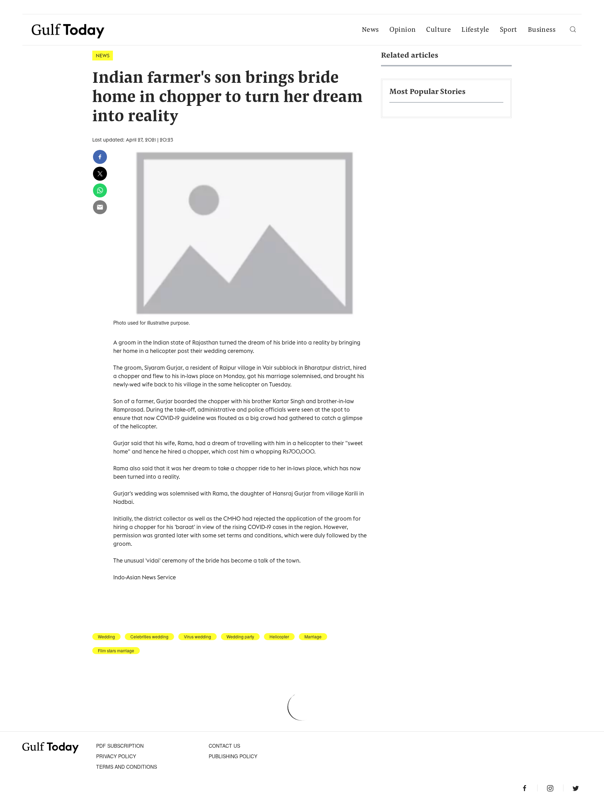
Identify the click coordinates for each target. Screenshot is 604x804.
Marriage (313, 637)
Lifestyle (475, 30)
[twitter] (100, 174)
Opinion (402, 30)
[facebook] (100, 157)
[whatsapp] (100, 190)
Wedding (106, 637)
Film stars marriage (116, 651)
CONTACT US (224, 745)
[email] (100, 207)
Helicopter (279, 637)
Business (541, 30)
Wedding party (240, 637)
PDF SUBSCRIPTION (120, 745)
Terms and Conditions (126, 766)
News (370, 30)
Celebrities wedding (149, 637)
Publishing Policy (233, 756)
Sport (508, 30)
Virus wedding (197, 637)
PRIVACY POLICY (116, 756)
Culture (438, 30)
